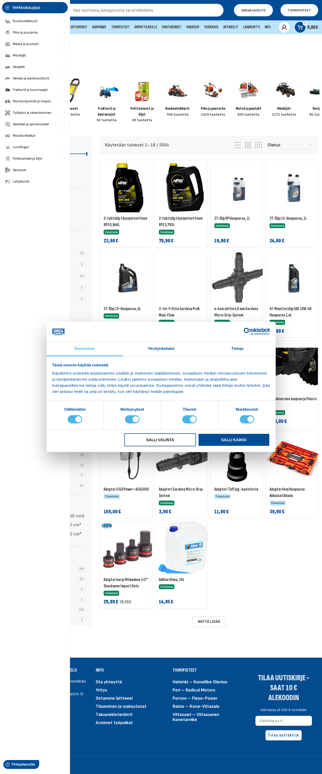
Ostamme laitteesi (114, 698)
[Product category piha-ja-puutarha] (213, 99)
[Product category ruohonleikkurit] (177, 99)
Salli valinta (160, 440)
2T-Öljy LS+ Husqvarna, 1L (288, 218)
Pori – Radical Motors (194, 690)
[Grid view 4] (258, 145)
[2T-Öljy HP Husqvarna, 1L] (239, 188)
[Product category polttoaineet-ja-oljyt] (141, 102)
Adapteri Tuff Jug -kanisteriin (236, 489)
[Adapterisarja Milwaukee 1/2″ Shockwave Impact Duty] (128, 549)
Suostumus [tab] (84, 348)
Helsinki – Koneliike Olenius (200, 681)
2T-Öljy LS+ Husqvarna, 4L (122, 308)
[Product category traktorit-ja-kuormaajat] (106, 102)
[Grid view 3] (248, 145)
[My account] (284, 27)
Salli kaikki (233, 440)
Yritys (101, 690)
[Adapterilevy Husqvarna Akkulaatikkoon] (294, 459)
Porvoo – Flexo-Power (195, 698)
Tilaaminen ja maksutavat (121, 706)
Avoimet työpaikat (114, 722)
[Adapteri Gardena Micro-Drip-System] (183, 459)
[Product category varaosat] (70, 99)
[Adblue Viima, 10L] (183, 549)
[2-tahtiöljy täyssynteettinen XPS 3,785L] (183, 188)
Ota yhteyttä (109, 681)
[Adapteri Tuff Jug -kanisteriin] (239, 459)
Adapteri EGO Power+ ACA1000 (126, 489)
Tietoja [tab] (237, 348)
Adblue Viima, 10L (172, 579)
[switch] (132, 419)
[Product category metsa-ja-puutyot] (248, 99)
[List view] (238, 145)
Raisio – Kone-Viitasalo (196, 706)
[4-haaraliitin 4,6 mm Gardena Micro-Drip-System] (239, 278)
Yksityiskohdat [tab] (161, 348)
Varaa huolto (253, 10)
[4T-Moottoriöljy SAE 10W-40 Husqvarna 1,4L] (294, 278)
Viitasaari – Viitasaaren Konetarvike (196, 717)
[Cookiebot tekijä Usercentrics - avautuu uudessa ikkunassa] (247, 331)
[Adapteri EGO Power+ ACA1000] (128, 459)
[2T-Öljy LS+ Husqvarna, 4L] (128, 278)
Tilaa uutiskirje (283, 735)
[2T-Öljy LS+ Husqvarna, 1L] (294, 188)
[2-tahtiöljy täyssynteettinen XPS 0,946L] (128, 188)
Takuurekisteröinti (114, 714)
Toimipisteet (299, 10)
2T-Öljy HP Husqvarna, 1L (232, 218)
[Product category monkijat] (284, 99)
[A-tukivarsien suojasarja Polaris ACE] (294, 369)
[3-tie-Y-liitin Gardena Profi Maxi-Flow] (183, 278)
